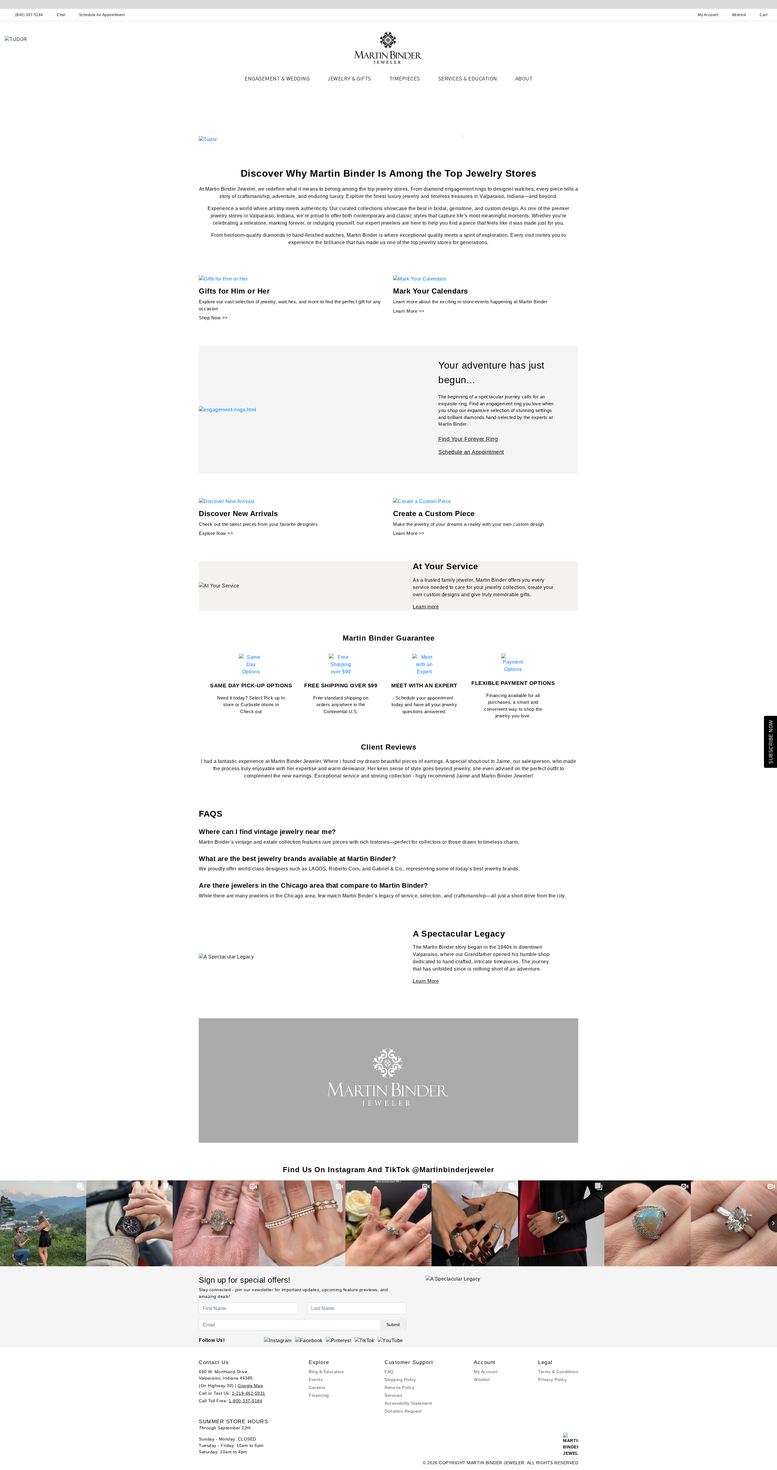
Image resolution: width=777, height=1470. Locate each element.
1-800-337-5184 (245, 1400)
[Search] (681, 15)
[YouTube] (390, 1340)
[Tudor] (208, 139)
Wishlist (482, 1379)
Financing (319, 1395)
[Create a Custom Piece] (422, 501)
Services (393, 1395)
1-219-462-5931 (248, 1393)
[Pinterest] (338, 1340)
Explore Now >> (216, 533)
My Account (485, 1371)
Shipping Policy (400, 1379)
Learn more (426, 606)
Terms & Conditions (558, 1371)
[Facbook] (309, 1340)
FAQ (389, 1371)
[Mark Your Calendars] (419, 278)
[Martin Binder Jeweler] (388, 47)
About (524, 79)
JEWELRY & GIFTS (349, 79)
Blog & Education (326, 1371)
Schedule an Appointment (471, 452)
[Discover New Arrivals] (227, 501)
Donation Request (403, 1411)
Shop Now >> (213, 317)
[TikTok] (364, 1340)
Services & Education (467, 79)
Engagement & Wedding (277, 79)
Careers (317, 1387)
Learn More (426, 981)
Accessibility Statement (408, 1403)
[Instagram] (278, 1340)
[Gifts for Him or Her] (223, 278)
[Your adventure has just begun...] (227, 409)
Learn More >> (409, 311)
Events (316, 1379)
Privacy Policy (552, 1379)
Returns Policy (399, 1387)
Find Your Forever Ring (468, 439)
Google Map (250, 1385)
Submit (393, 1324)
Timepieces (404, 79)
